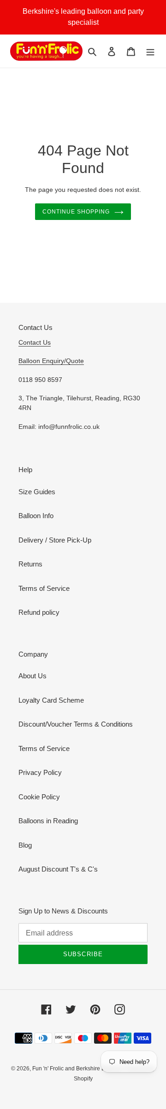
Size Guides (36, 492)
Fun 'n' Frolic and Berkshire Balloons (78, 1068)
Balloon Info (35, 516)
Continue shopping (76, 211)
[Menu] (150, 51)
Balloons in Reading (48, 821)
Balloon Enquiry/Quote (51, 360)
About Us (32, 676)
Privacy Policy (40, 772)
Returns (30, 564)
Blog (25, 845)
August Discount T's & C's (58, 869)
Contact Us (34, 342)
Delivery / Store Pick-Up (54, 540)
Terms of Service (44, 588)
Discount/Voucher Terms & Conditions (75, 724)
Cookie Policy (39, 797)
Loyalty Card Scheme (51, 700)
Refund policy (38, 612)
